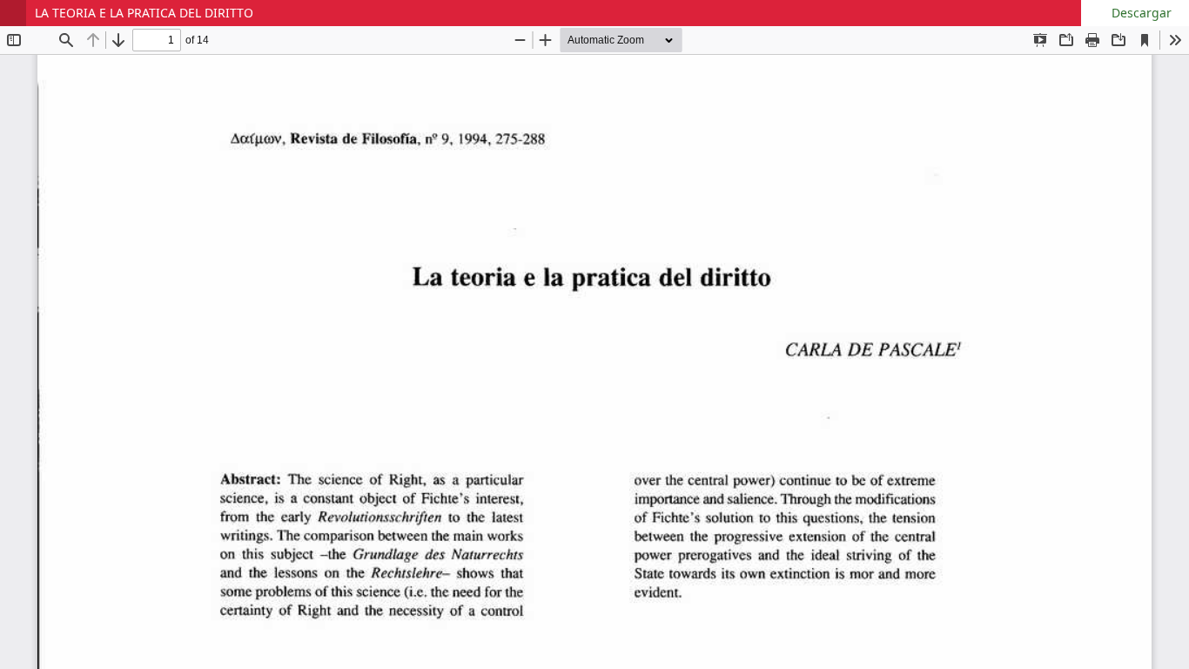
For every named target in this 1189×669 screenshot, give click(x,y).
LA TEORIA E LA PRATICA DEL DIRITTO (144, 12)
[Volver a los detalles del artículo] (13, 13)
